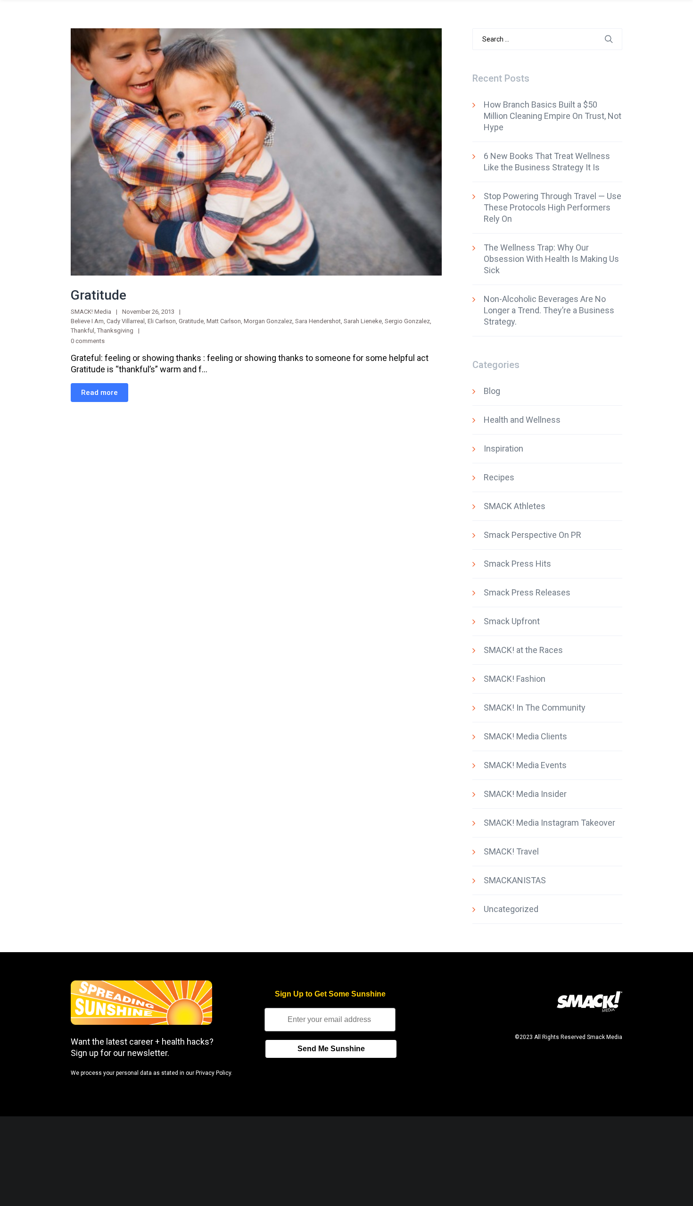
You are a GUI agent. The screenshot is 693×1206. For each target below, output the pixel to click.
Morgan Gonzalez (268, 321)
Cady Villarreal (126, 321)
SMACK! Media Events (525, 765)
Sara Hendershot (318, 321)
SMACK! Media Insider (525, 794)
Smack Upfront (512, 621)
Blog (492, 391)
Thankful (82, 330)
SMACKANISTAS (515, 880)
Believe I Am (87, 321)
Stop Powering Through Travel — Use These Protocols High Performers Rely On (552, 207)
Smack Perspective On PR (532, 535)
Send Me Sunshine (331, 1049)
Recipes (499, 477)
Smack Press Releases (527, 592)
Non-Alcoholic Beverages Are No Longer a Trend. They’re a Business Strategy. (549, 310)
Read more (99, 392)
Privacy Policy (213, 1073)
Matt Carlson (223, 321)
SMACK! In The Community (535, 707)
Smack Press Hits (517, 564)
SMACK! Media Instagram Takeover (549, 823)
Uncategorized (511, 909)
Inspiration (503, 448)
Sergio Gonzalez (407, 321)
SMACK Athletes (514, 506)
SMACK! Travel (511, 851)
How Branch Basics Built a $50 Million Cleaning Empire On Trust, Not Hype (552, 116)
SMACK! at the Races (523, 650)
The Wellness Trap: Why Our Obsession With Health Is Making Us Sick (551, 259)
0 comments (88, 340)
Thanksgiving (115, 330)
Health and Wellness (522, 420)
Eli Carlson (162, 321)
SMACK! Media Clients (525, 736)
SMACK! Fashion (514, 679)
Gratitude (98, 295)
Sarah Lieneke (363, 321)
